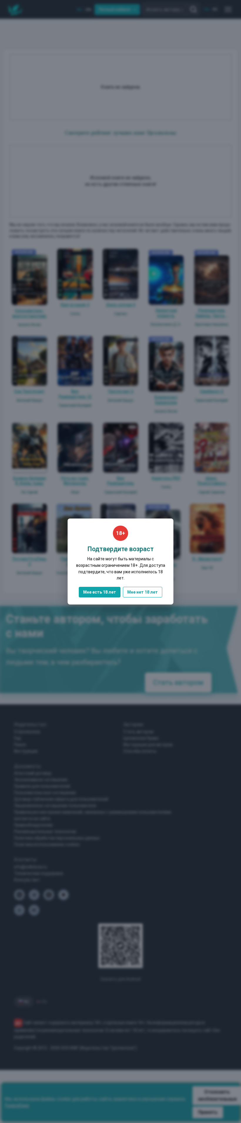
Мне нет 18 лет (142, 592)
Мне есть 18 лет (99, 592)
